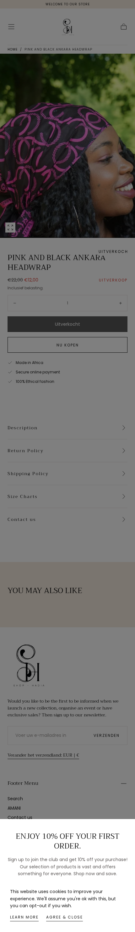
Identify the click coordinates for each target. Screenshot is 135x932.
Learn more (24, 917)
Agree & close (64, 917)
